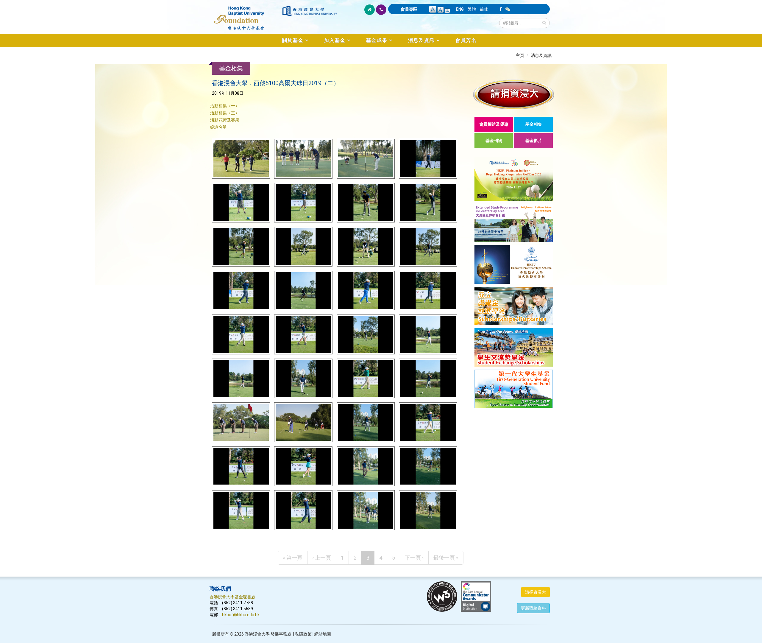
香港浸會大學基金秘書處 (232, 596)
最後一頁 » (445, 558)
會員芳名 (466, 40)
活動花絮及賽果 (224, 120)
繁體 (472, 9)
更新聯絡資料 (533, 608)
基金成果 (377, 40)
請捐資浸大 (535, 592)
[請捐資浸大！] (513, 94)
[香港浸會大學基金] (245, 15)
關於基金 (293, 40)
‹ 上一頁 (321, 558)
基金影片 (533, 140)
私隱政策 (303, 634)
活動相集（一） (224, 105)
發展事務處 (281, 634)
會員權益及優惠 (493, 124)
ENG (460, 9)
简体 (484, 9)
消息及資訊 (421, 40)
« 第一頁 (292, 558)
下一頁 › (414, 558)
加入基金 (335, 40)
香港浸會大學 (257, 634)
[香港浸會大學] (309, 11)
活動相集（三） (224, 112)
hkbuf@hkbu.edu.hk (241, 614)
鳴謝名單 (218, 127)
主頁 (520, 55)
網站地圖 (322, 634)
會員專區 (409, 9)
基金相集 (533, 124)
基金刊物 (493, 140)
